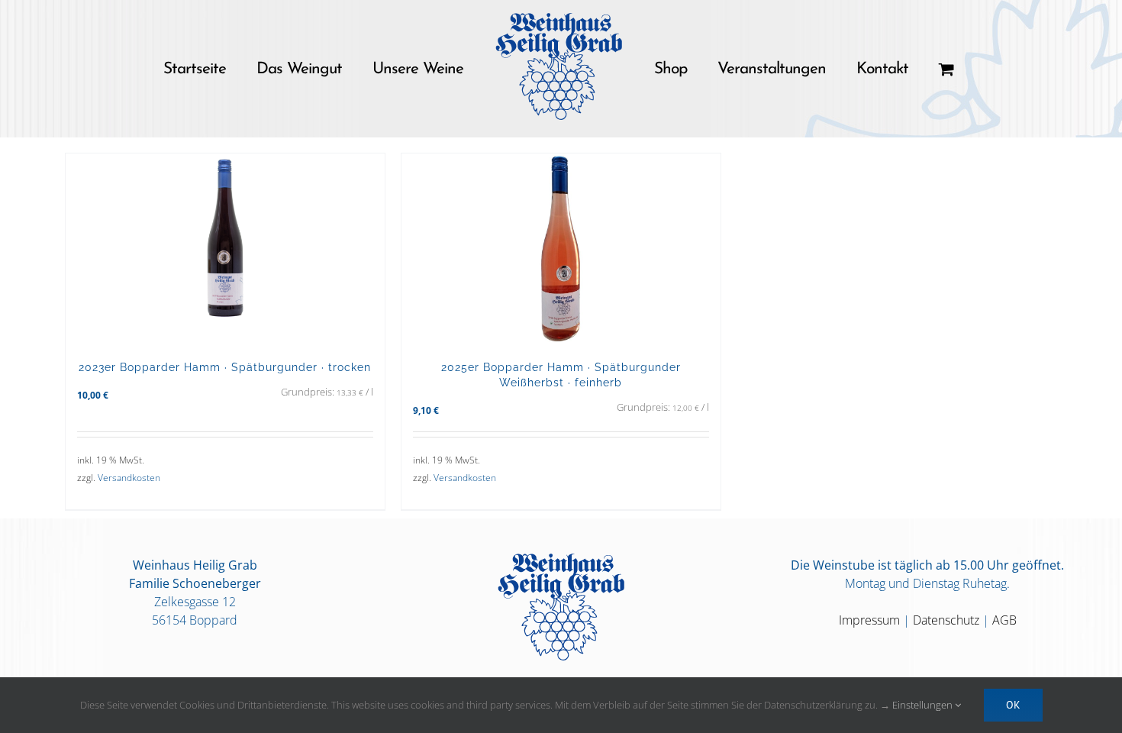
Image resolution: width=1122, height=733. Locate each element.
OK (1013, 705)
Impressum (869, 620)
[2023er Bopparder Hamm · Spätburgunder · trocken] (225, 248)
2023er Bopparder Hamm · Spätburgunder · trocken (225, 366)
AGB (1004, 620)
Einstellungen (923, 705)
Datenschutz (946, 620)
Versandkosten (129, 477)
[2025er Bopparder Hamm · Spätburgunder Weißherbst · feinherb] (561, 248)
